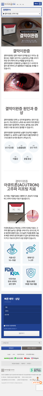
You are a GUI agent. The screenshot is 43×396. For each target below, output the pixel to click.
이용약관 (23, 363)
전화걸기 (11, 348)
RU (23, 4)
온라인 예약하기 (31, 348)
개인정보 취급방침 (15, 363)
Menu (36, 3)
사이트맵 (28, 363)
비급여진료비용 (20, 354)
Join (13, 354)
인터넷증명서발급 (30, 354)
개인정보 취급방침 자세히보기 (10, 328)
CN (20, 4)
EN (17, 4)
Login (8, 354)
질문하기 (21, 333)
